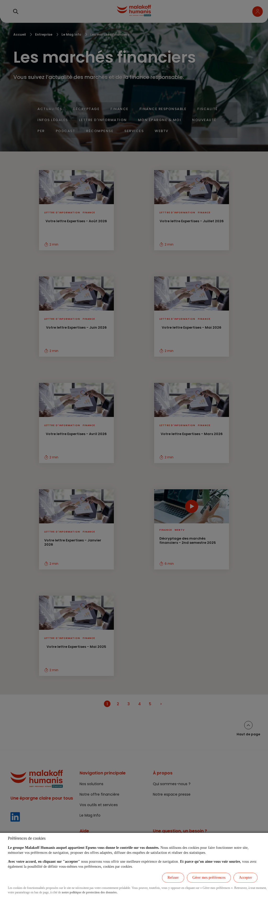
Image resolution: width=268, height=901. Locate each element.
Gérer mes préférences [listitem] (208, 878)
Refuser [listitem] (173, 878)
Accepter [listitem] (245, 878)
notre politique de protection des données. (90, 892)
